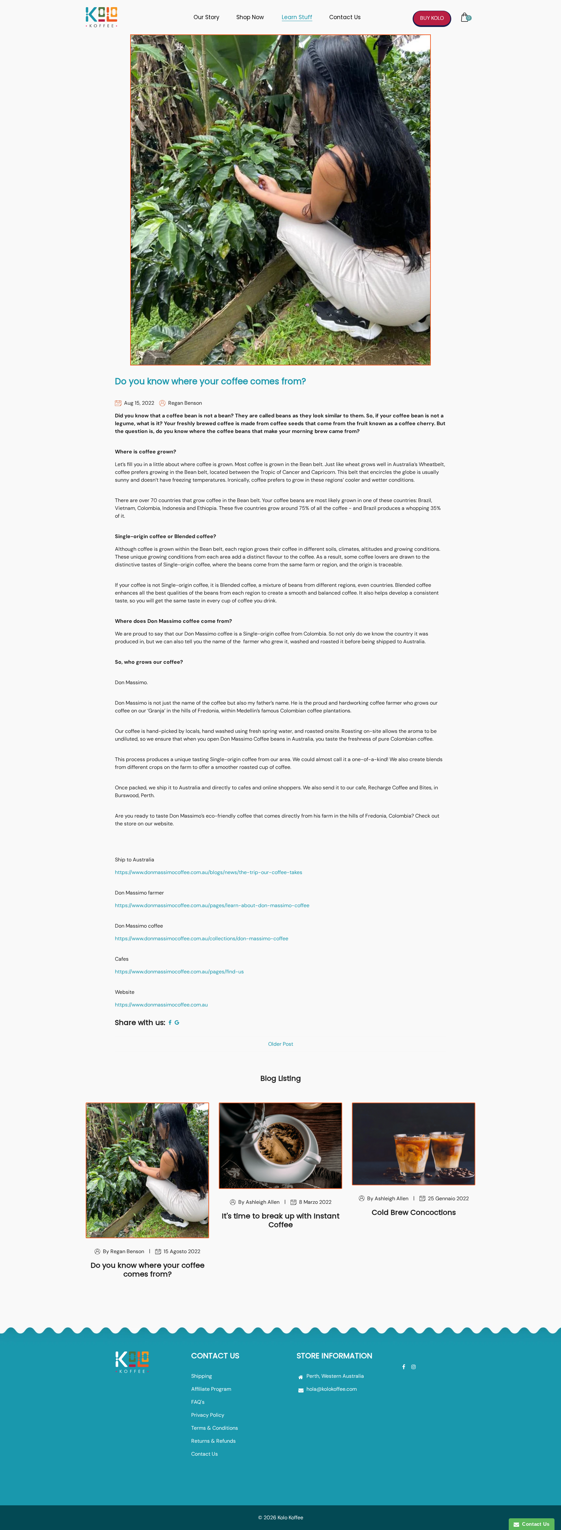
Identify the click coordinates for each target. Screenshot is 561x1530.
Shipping (201, 1376)
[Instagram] (414, 1366)
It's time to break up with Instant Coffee (281, 1220)
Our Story (206, 17)
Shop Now (250, 17)
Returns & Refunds (213, 1440)
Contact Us (345, 17)
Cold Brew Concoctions (414, 1212)
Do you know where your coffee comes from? (210, 381)
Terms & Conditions (214, 1428)
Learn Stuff (297, 17)
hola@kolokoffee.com (331, 1389)
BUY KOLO (432, 18)
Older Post (280, 1044)
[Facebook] (404, 1366)
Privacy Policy (207, 1415)
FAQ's (198, 1402)
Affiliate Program (211, 1389)
